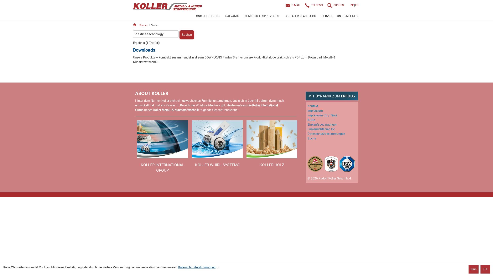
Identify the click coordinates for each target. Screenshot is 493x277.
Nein (473, 269)
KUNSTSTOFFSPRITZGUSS (262, 16)
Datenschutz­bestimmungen (326, 134)
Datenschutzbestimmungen (196, 267)
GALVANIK (232, 16)
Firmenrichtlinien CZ (321, 129)
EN (357, 5)
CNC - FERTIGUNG (208, 16)
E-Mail (296, 5)
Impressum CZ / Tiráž (322, 115)
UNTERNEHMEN (348, 16)
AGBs (311, 120)
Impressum (315, 111)
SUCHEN (339, 5)
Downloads (144, 50)
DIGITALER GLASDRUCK (300, 16)
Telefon (317, 5)
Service (143, 25)
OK (485, 269)
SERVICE (327, 16)
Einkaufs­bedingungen (322, 124)
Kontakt (313, 106)
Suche (154, 25)
